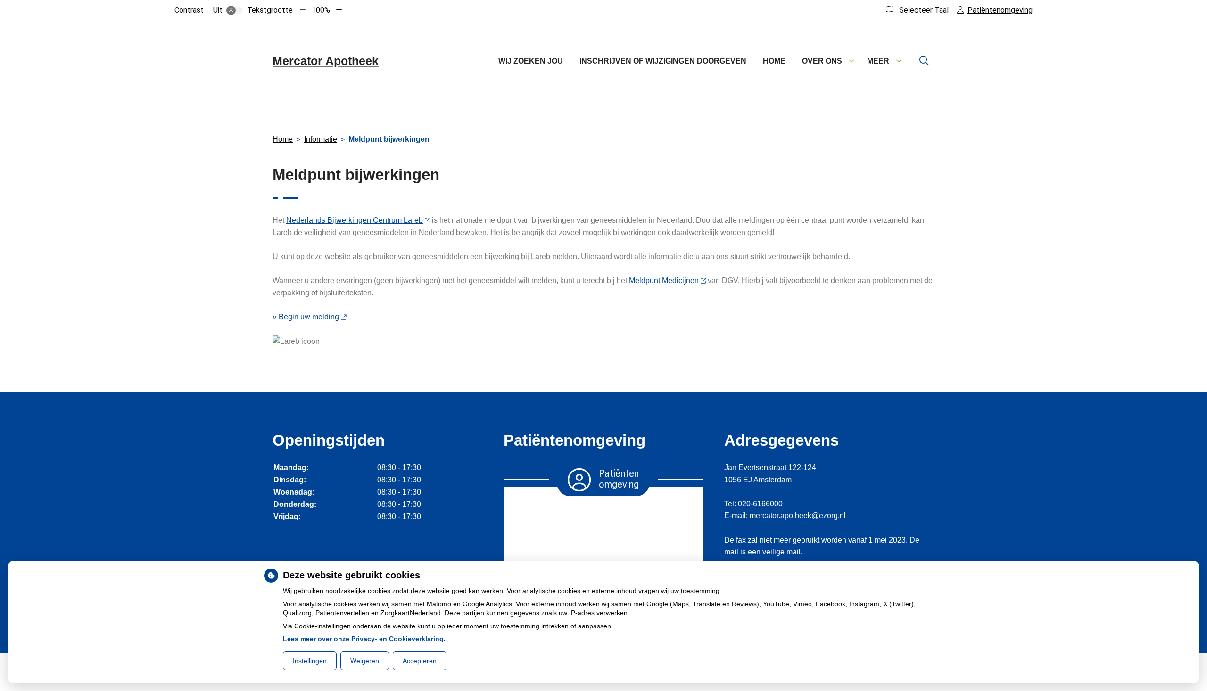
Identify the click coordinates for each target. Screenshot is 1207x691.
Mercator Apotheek (326, 60)
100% (321, 10)
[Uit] (234, 10)
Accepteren (420, 661)
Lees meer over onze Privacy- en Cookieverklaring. (364, 638)
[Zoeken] (924, 61)
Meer (878, 61)
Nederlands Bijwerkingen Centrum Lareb (354, 220)
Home (774, 61)
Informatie (320, 139)
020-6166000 (760, 504)
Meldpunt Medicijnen (664, 280)
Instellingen (310, 661)
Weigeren (364, 661)
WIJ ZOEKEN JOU (530, 61)
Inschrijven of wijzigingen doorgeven (662, 61)
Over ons (822, 61)
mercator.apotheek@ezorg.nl (798, 516)
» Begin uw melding (306, 317)
